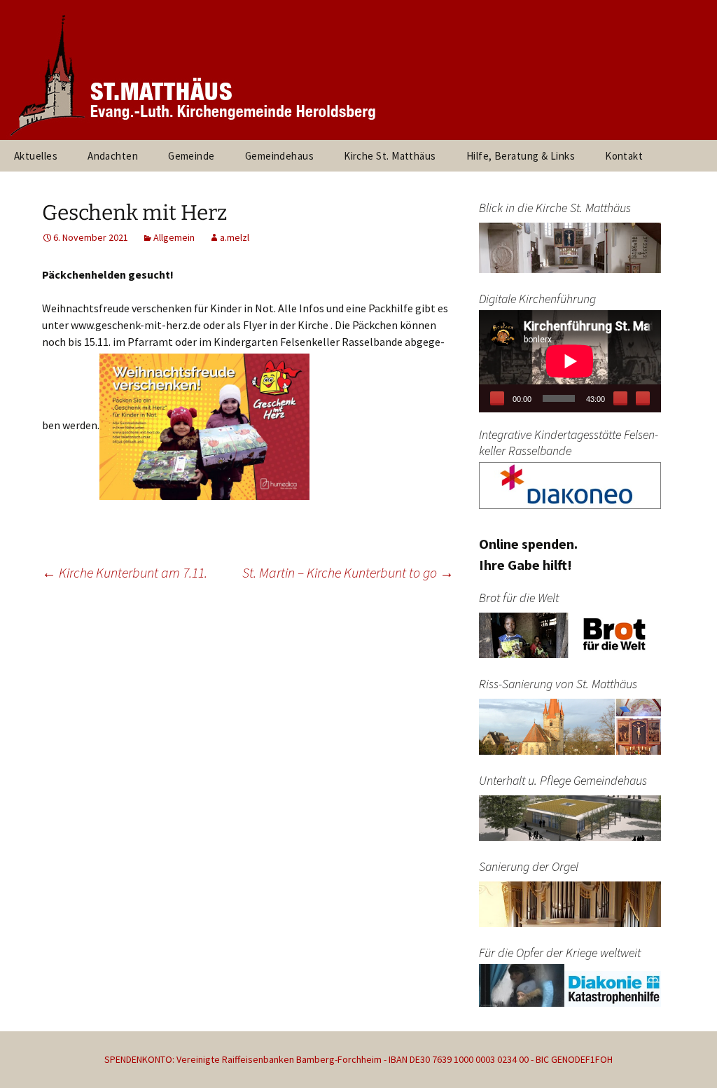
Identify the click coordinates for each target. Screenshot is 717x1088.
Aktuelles (35, 155)
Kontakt (624, 155)
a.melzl (234, 237)
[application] (570, 361)
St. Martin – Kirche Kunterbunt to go (348, 572)
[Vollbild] (643, 398)
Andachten (113, 155)
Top (683, 1054)
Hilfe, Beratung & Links (520, 155)
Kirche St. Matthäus (390, 155)
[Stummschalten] (620, 398)
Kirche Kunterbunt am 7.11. (124, 572)
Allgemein (174, 237)
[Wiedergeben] (497, 398)
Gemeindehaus (279, 155)
